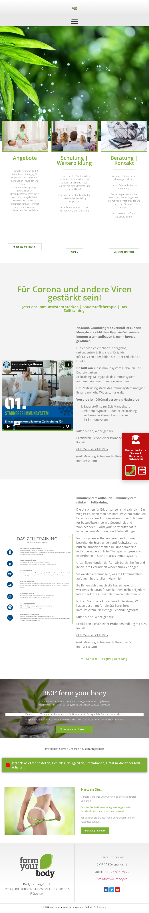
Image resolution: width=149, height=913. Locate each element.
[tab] (74, 765)
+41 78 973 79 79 (117, 871)
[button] (74, 21)
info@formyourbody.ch (111, 879)
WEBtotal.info (100, 907)
